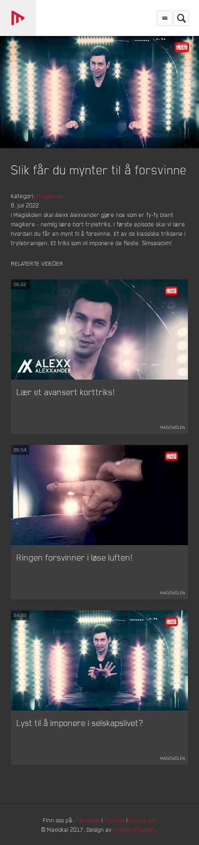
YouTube (114, 819)
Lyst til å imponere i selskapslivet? (80, 722)
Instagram (142, 819)
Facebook (88, 819)
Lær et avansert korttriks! (66, 391)
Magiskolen (50, 195)
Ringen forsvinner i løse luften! (75, 557)
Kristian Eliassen (134, 829)
